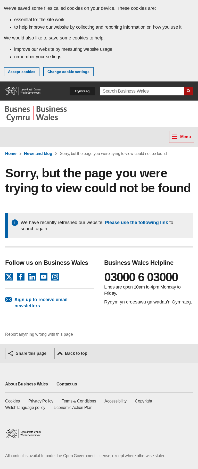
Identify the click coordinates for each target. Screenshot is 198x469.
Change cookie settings (68, 72)
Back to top (76, 353)
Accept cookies (21, 72)
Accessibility (115, 401)
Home (10, 153)
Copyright (143, 401)
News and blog (38, 153)
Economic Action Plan (73, 407)
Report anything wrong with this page (39, 334)
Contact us (66, 384)
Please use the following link (136, 222)
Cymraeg (82, 91)
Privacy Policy (40, 401)
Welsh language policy (25, 407)
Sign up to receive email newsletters (41, 302)
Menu (185, 137)
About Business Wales (26, 384)
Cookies (12, 401)
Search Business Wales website (188, 91)
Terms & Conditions (79, 401)
